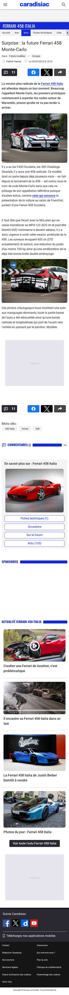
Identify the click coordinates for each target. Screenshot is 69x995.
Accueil (6, 32)
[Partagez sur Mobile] (60, 71)
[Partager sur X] (47, 71)
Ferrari (25, 428)
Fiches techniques (42, 32)
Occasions (34, 526)
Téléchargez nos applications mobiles (30, 936)
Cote (59, 32)
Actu (26, 32)
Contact (5, 945)
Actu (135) (34, 543)
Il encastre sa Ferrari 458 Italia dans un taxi (32, 721)
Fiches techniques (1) (34, 518)
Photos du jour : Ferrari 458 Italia (27, 832)
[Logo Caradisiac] (34, 7)
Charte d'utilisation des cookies (16, 974)
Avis (17, 32)
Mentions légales (10, 967)
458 (37, 428)
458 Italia (10, 428)
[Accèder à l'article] (34, 645)
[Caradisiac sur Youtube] (34, 924)
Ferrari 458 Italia (19, 25)
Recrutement (8, 960)
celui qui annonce (43, 195)
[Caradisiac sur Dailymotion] (25, 924)
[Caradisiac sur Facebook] (7, 924)
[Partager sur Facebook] (34, 71)
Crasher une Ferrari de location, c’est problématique (30, 668)
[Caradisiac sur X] (16, 924)
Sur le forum (34, 535)
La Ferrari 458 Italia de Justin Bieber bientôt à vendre (30, 777)
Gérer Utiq (7, 982)
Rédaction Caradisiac (12, 953)
